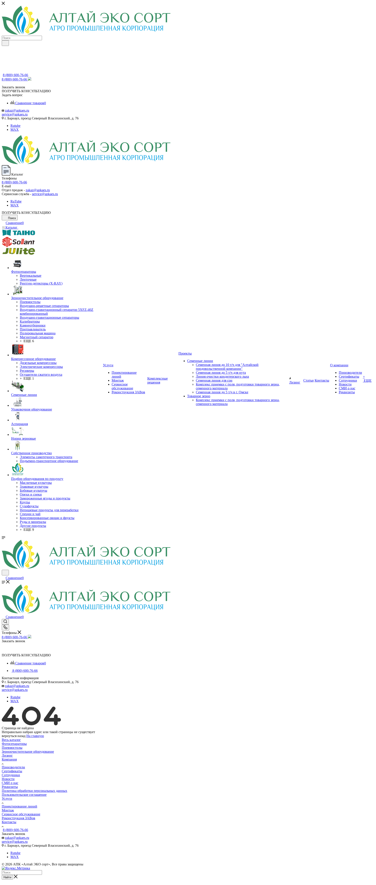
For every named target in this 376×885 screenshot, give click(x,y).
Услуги (7, 798)
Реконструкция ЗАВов (18, 818)
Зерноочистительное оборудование (28, 751)
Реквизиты (10, 787)
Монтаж (8, 810)
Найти (7, 877)
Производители (13, 767)
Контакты (9, 822)
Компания (9, 759)
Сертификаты (12, 771)
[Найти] (5, 43)
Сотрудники (11, 775)
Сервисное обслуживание (21, 814)
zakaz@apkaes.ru (17, 110)
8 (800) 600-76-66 (15, 75)
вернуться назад (13, 736)
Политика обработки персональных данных (34, 791)
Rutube (15, 125)
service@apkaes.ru (15, 114)
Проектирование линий (19, 806)
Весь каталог (11, 740)
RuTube (16, 201)
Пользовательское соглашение (24, 794)
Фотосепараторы (14, 744)
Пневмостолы (12, 747)
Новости (8, 779)
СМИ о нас (10, 783)
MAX (14, 129)
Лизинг (7, 755)
